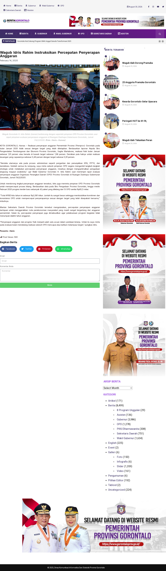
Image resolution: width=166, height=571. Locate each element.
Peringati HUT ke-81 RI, (134, 121)
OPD (119, 424)
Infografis (122, 461)
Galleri (111, 452)
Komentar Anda (6, 266)
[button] (159, 41)
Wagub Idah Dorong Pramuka (137, 63)
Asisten (121, 414)
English (112, 442)
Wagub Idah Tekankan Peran (137, 140)
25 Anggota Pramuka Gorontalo (139, 82)
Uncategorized (116, 489)
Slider (120, 466)
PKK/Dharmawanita (128, 428)
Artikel (112, 400)
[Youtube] (158, 7)
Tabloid (112, 485)
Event (111, 447)
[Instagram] (153, 7)
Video (120, 471)
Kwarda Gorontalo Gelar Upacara (139, 101)
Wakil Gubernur (125, 438)
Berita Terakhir (114, 50)
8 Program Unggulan (128, 410)
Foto (119, 456)
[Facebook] (148, 7)
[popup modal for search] (160, 33)
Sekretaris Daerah (127, 433)
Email (2, 256)
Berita (124, 60)
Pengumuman (116, 475)
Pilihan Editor (115, 480)
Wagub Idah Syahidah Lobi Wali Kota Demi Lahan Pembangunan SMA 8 (44, 41)
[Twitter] (163, 7)
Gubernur (122, 419)
